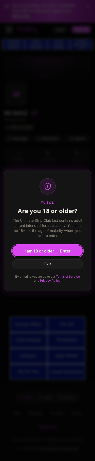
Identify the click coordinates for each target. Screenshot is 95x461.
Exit (47, 264)
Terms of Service (68, 276)
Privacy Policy (50, 280)
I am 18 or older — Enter (47, 250)
